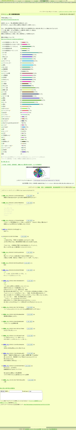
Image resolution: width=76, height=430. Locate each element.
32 (2, 151)
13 (2, 67)
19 (2, 79)
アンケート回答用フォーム (35, 401)
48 (2, 137)
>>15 (5, 346)
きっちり (59, 2)
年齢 (39, 187)
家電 (20, 2)
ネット (40, 2)
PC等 (38, 2)
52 (2, 145)
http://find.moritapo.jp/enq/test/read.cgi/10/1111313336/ (37, 404)
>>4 (5, 254)
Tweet (73, 187)
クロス (67, 2)
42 (2, 125)
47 (2, 135)
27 (2, 96)
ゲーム (32, 2)
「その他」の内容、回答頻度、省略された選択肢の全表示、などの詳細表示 (21, 164)
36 (2, 112)
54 (2, 149)
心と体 (35, 2)
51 (2, 143)
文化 (10, 2)
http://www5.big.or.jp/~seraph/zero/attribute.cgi (12, 39)
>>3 (5, 238)
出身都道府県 (48, 187)
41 (2, 123)
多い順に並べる (5, 161)
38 (2, 116)
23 (2, 87)
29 (2, 100)
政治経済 (23, 2)
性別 (42, 187)
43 (2, 127)
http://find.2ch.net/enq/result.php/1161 (10, 19)
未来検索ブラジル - (29, 429)
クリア (74, 11)
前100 (9, 388)
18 (2, 77)
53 (2, 147)
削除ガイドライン (4, 402)
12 (2, 65)
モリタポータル (45, 429)
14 (2, 69)
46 (2, 133)
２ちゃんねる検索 (37, 429)
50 (2, 141)
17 (2, 75)
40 (2, 120)
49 (2, 139)
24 (2, 89)
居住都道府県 (56, 187)
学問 (18, 2)
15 (2, 71)
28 (2, 98)
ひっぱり (63, 2)
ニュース (7, 2)
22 (2, 85)
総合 (4, 2)
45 (2, 131)
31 (2, 104)
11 (2, 63)
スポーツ (28, 2)
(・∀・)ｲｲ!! (29, 195)
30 (2, 102)
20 (2, 81)
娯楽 (53, 2)
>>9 (5, 282)
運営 (45, 2)
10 (2, 61)
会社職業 (15, 2)
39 (2, 118)
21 (2, 83)
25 (2, 92)
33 (2, 106)
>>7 (5, 272)
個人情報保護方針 (53, 429)
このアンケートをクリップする (65, 11)
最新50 (13, 388)
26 (2, 94)
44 (2, 129)
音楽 (51, 2)
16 (2, 73)
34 (2, 108)
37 (2, 114)
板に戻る (2, 388)
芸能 (49, 2)
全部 (6, 388)
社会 (12, 2)
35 (2, 110)
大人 (43, 2)
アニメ (56, 2)
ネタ (47, 2)
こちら (15, 402)
